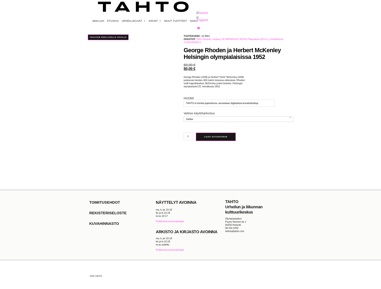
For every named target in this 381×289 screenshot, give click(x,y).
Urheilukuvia (276, 39)
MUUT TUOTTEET (175, 20)
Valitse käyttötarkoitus (199, 113)
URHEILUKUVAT (132, 20)
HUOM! (189, 98)
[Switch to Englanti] (202, 19)
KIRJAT (153, 20)
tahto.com (98, 20)
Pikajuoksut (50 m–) (257, 39)
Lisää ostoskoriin (215, 137)
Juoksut (216, 39)
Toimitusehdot (104, 202)
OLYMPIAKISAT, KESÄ (233, 39)
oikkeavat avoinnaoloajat (170, 221)
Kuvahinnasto (104, 223)
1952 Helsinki (203, 39)
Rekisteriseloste (108, 213)
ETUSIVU (113, 20)
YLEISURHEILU (192, 42)
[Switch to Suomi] (202, 12)
